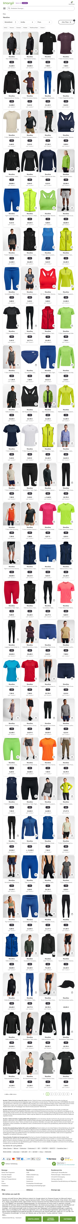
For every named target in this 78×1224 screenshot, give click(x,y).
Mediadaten (5, 1186)
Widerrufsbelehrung (32, 1175)
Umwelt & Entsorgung (58, 1177)
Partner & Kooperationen (9, 1179)
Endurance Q (32, 1148)
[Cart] (18, 51)
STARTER (45, 1148)
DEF (39, 1148)
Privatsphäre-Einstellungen (34, 1183)
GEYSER (35, 1152)
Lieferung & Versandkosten (59, 1172)
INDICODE (48, 1152)
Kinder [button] (25, 28)
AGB (27, 1172)
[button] (10, 22)
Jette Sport (16, 1152)
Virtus (41, 1152)
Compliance (29, 1179)
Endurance (23, 1148)
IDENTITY (52, 1148)
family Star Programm (8, 1172)
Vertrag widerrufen (56, 1179)
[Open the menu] (4, 8)
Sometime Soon (62, 1148)
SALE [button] (5, 28)
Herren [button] (12, 28)
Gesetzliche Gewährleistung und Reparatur (63, 1181)
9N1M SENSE (7, 1152)
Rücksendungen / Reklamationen (60, 1175)
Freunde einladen (7, 1175)
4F (30, 1152)
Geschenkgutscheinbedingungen (35, 1186)
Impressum (29, 1181)
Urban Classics (7, 1148)
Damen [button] (18, 28)
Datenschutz (30, 1177)
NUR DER (24, 1152)
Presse (4, 1183)
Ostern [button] (42, 28)
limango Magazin (7, 1177)
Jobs (3, 1181)
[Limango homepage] (8, 3)
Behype (16, 1148)
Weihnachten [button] (34, 28)
